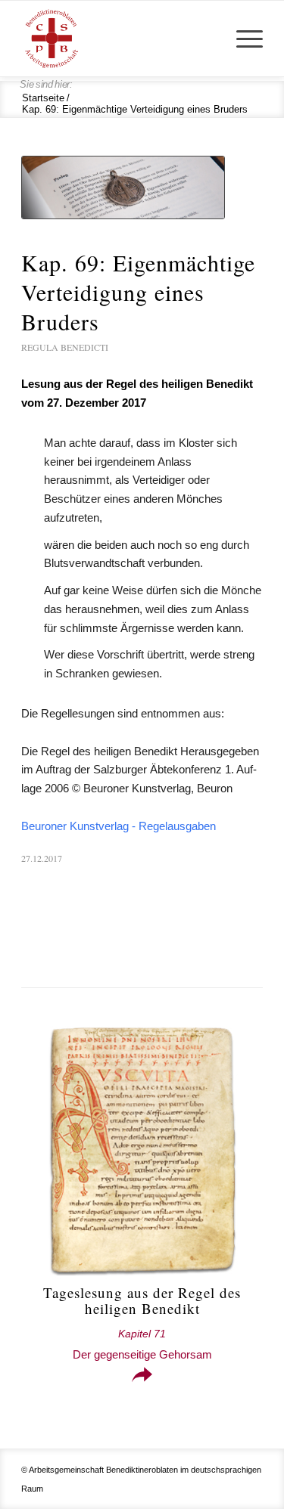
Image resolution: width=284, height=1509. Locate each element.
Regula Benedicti (64, 347)
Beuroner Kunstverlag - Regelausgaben (118, 826)
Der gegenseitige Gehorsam (142, 1344)
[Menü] (242, 38)
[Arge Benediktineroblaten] (117, 38)
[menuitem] (242, 38)
